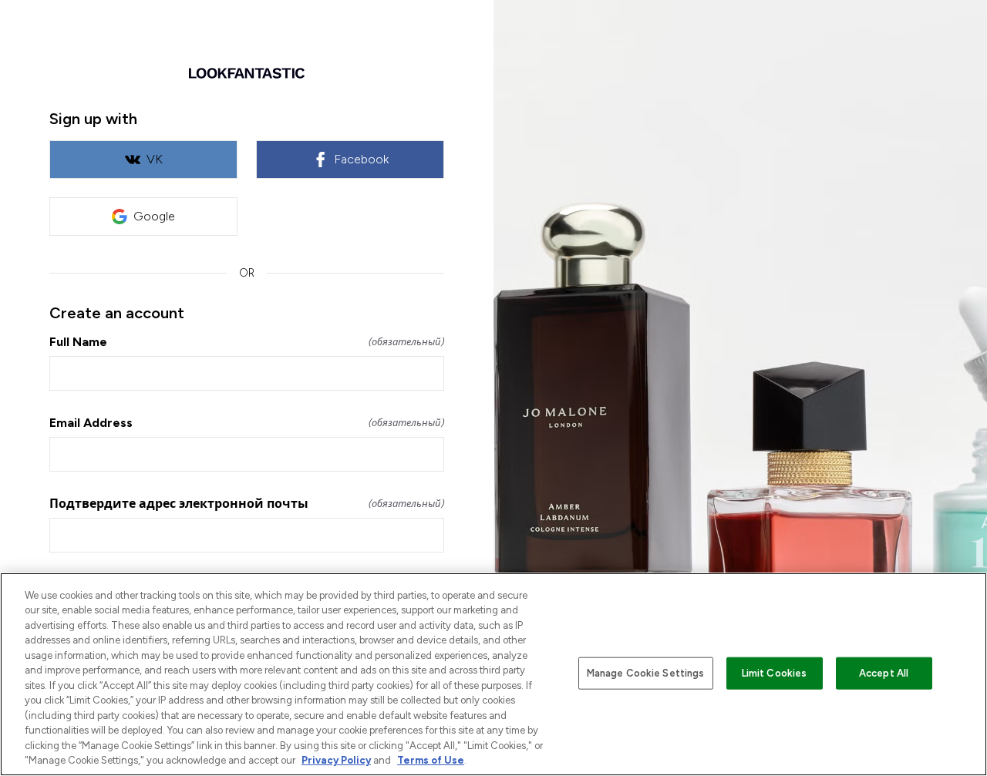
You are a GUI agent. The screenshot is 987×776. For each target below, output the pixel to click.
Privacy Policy (336, 760)
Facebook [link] (361, 159)
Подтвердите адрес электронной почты (246, 503)
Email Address (246, 422)
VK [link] (155, 159)
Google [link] (154, 216)
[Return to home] (246, 73)
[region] (493, 674)
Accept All (883, 673)
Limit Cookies (774, 673)
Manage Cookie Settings (646, 673)
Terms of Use (430, 760)
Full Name (246, 341)
